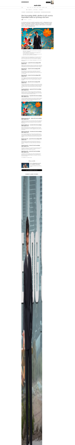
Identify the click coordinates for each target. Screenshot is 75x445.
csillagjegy (24, 78)
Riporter (37, 7)
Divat (32, 7)
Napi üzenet (43, 7)
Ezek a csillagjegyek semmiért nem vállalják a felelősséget (35, 164)
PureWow (24, 157)
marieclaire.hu (25, 19)
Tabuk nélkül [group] (40, 9)
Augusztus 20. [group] (30, 9)
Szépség (35, 7)
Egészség (40, 7)
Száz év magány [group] (35, 9)
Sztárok (30, 7)
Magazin (28, 7)
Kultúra (46, 7)
